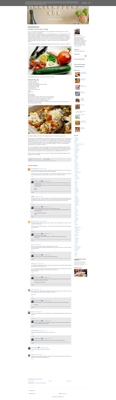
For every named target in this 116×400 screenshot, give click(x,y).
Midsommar (77, 201)
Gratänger (38, 160)
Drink (76, 148)
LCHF (52, 160)
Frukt (76, 160)
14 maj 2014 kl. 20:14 (44, 347)
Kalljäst (76, 182)
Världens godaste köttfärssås (83, 99)
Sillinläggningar (78, 227)
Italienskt (76, 176)
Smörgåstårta (77, 230)
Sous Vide (77, 232)
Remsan (32, 354)
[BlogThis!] (45, 159)
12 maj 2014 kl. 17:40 (47, 233)
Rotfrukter (77, 219)
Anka (76, 137)
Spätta (76, 234)
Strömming (77, 235)
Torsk (76, 243)
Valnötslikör (83, 114)
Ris (75, 216)
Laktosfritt (77, 191)
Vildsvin (76, 250)
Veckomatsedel (78, 247)
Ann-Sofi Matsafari (34, 330)
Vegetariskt (77, 249)
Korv (49, 160)
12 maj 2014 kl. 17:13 (47, 206)
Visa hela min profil (77, 46)
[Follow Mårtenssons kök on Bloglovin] (79, 67)
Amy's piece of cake (35, 221)
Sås (76, 236)
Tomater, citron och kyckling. (83, 79)
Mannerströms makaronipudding (84, 73)
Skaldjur (76, 228)
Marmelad (77, 200)
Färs (76, 161)
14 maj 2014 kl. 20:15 (47, 320)
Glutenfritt (34, 160)
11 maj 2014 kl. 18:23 (42, 168)
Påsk (76, 213)
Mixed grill (82, 104)
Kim (32, 244)
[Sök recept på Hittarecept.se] (63, 393)
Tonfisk (76, 242)
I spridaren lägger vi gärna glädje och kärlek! (80, 112)
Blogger (62, 396)
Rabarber (77, 215)
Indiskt (76, 175)
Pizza (76, 209)
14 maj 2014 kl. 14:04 (43, 330)
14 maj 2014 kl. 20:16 (47, 338)
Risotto (76, 217)
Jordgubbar (77, 178)
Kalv (76, 183)
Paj (75, 206)
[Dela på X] (46, 159)
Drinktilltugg (77, 149)
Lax (75, 194)
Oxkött (76, 205)
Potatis (76, 212)
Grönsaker (42, 160)
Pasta (76, 208)
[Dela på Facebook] (47, 159)
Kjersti (32, 311)
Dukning (76, 150)
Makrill (76, 197)
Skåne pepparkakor (83, 92)
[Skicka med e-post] (44, 159)
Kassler (76, 185)
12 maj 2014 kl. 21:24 (47, 254)
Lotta (32, 289)
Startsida (50, 381)
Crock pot (77, 145)
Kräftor (76, 187)
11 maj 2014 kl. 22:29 (43, 221)
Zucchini (54, 160)
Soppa (76, 231)
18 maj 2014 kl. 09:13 (39, 354)
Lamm (76, 193)
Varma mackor (77, 246)
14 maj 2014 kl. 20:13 (47, 300)
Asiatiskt (76, 138)
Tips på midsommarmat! (83, 86)
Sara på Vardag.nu (34, 168)
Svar (33, 178)
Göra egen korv (78, 172)
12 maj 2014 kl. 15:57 (47, 181)
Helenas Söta (33, 263)
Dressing (76, 146)
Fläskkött (76, 156)
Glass (76, 164)
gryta (76, 254)
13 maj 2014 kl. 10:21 (37, 289)
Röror (76, 221)
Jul (75, 179)
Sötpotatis (77, 238)
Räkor (76, 220)
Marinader (77, 198)
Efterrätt (76, 152)
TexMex (76, 239)
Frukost (76, 159)
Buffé (76, 141)
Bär (75, 142)
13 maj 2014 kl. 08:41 (41, 263)
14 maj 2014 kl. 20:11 (47, 277)
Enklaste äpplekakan (83, 128)
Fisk (76, 153)
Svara (32, 176)
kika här (66, 150)
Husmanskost (46, 160)
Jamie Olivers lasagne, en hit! (83, 121)
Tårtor (76, 245)
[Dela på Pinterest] (49, 159)
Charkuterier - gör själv (79, 144)
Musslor (76, 202)
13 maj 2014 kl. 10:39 (38, 311)
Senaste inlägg (31, 381)
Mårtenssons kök (37, 181)
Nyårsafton (77, 204)
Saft (76, 223)
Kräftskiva (77, 189)
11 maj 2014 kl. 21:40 (39, 196)
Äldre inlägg (69, 381)
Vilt (75, 251)
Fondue (76, 157)
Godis (76, 167)
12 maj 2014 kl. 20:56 (37, 244)
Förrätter (76, 163)
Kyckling (76, 190)
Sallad (76, 224)
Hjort (76, 174)
